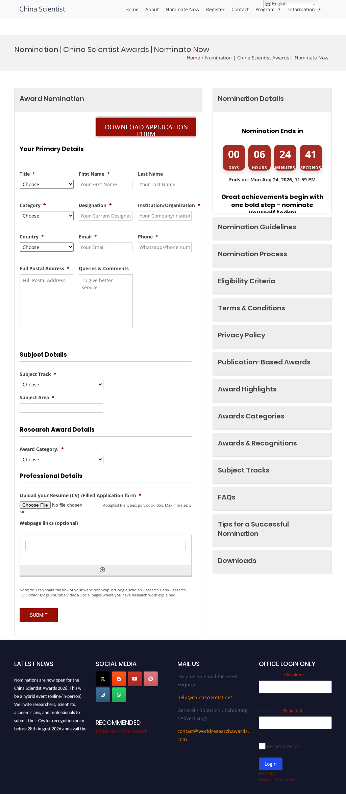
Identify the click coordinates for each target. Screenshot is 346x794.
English (279, 3)
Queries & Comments (104, 268)
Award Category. (42, 449)
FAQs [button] (227, 497)
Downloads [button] (237, 560)
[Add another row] (102, 569)
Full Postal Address (45, 268)
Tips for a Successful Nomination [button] (253, 528)
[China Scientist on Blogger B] (119, 678)
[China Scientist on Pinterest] (151, 678)
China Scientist (42, 9)
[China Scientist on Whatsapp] (119, 694)
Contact (240, 9)
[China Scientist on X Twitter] (103, 678)
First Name (94, 174)
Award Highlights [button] (247, 389)
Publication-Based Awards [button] (264, 362)
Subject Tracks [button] (244, 470)
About (152, 9)
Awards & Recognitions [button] (257, 443)
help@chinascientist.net (204, 697)
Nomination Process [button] (252, 254)
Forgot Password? (278, 779)
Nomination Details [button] (251, 98)
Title (27, 174)
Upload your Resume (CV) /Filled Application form (81, 495)
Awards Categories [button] (251, 416)
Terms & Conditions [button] (251, 308)
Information (301, 9)
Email (88, 237)
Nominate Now (182, 9)
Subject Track (38, 374)
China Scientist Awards (122, 731)
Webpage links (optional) (49, 523)
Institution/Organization (169, 205)
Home (132, 9)
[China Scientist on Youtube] (135, 678)
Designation (95, 205)
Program (265, 9)
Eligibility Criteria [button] (246, 281)
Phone (148, 237)
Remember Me (283, 746)
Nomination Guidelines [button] (257, 227)
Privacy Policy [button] (241, 335)
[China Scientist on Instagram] (103, 694)
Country (32, 237)
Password (280, 710)
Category (33, 205)
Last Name (150, 174)
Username (281, 674)
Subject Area (37, 397)
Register (215, 9)
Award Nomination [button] (52, 98)
